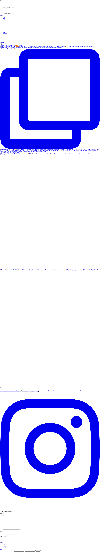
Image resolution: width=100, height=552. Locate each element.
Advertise (4, 547)
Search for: (2, 533)
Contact (4, 546)
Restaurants (5, 23)
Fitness (4, 19)
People (4, 20)
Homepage (2, 42)
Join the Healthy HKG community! (6, 550)
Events (4, 21)
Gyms (4, 22)
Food (4, 18)
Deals (4, 24)
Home (4, 17)
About (4, 545)
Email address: (3, 511)
